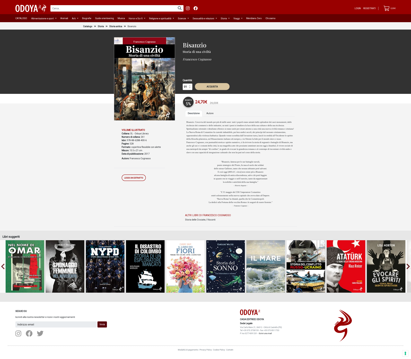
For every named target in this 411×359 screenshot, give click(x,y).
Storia (224, 18)
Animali (64, 18)
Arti (74, 18)
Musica (121, 18)
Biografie (86, 18)
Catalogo (87, 26)
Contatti (229, 350)
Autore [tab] (210, 113)
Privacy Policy (206, 350)
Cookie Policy (219, 350)
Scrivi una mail (265, 333)
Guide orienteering (104, 18)
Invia (102, 324)
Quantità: (187, 80)
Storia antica (116, 26)
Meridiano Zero (254, 18)
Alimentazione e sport (42, 18)
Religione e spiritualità (160, 18)
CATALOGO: (21, 18)
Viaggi (236, 18)
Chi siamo (270, 18)
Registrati (369, 8)
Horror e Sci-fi (136, 18)
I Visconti (210, 219)
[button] (3, 266)
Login (358, 8)
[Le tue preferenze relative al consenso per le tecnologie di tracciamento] (405, 353)
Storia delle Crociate (195, 219)
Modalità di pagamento (188, 350)
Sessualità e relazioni (203, 18)
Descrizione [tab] (194, 113)
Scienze (182, 18)
